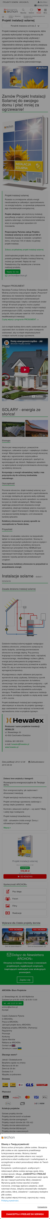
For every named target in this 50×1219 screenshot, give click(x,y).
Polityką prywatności (9, 1200)
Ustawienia (42, 1207)
